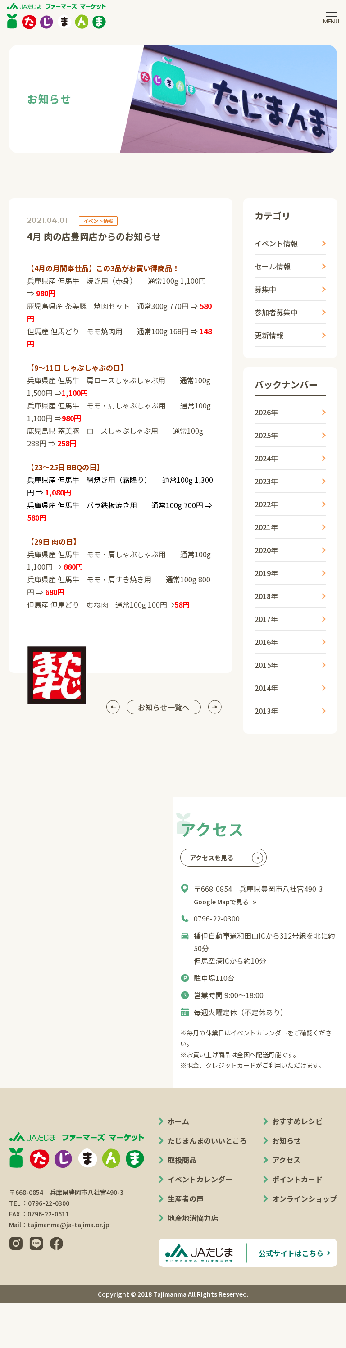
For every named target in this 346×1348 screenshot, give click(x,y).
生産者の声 (186, 1198)
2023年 (266, 481)
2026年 (266, 412)
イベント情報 (276, 243)
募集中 (265, 289)
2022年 (266, 504)
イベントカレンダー (200, 1179)
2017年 (266, 618)
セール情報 (273, 266)
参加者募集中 (276, 312)
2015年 (266, 664)
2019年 (266, 572)
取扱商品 (182, 1159)
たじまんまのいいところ (207, 1140)
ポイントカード (297, 1179)
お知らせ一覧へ (163, 707)
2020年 (266, 550)
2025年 (266, 435)
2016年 (266, 641)
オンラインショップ (304, 1198)
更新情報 (269, 335)
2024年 (266, 458)
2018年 (266, 595)
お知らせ (286, 1140)
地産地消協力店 (193, 1217)
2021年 (266, 527)
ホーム (178, 1121)
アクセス (286, 1159)
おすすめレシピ (297, 1121)
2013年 (266, 710)
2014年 (266, 687)
